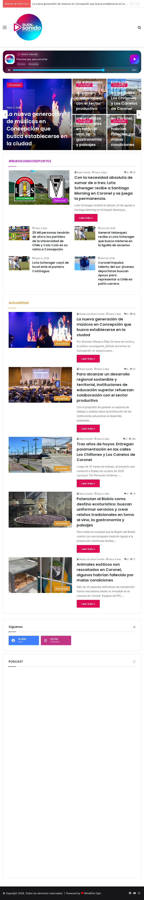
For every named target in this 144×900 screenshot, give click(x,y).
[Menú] (5, 28)
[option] (72, 114)
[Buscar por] (139, 28)
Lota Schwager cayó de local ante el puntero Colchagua (50, 266)
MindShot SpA (92, 893)
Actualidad (15, 84)
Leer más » (86, 217)
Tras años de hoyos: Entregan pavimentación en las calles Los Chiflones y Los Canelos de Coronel (126, 90)
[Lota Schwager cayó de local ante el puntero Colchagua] (19, 263)
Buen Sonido (84, 172)
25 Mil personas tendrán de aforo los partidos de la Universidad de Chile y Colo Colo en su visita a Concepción (50, 241)
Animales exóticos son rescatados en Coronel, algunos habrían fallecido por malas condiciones (123, 123)
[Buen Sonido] (28, 27)
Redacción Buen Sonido (92, 314)
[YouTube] (134, 893)
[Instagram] (139, 893)
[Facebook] (130, 893)
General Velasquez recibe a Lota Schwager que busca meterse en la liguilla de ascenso (116, 238)
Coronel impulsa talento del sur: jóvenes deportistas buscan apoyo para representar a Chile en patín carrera (116, 273)
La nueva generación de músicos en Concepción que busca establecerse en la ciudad (37, 128)
